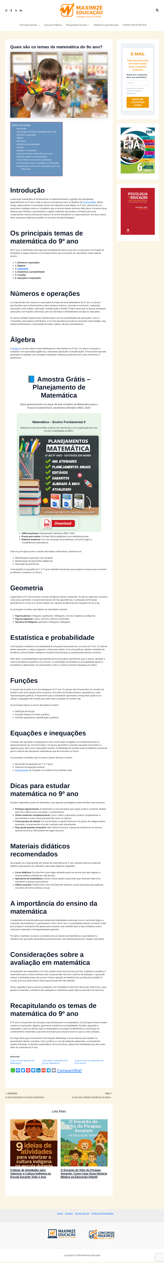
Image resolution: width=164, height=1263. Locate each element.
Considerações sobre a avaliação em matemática (38, 163)
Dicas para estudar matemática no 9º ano (35, 153)
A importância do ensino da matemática (34, 160)
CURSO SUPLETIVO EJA (134, 25)
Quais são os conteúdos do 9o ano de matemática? (55, 1061)
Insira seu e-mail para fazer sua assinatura (137, 76)
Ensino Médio (89, 202)
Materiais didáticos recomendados (32, 156)
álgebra (15, 348)
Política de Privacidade (102, 1213)
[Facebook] (11, 10)
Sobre (60, 1213)
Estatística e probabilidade (28, 144)
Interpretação (22, 770)
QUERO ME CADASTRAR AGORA (138, 102)
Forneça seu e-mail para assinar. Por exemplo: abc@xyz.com (135, 90)
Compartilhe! (69, 1071)
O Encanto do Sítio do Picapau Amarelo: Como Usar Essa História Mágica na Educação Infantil (84, 1173)
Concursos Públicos (53, 25)
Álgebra (20, 138)
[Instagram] (6, 10)
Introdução (21, 128)
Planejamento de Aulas (76, 25)
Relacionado (25, 169)
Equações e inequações (27, 150)
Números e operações (26, 135)
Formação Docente (28, 25)
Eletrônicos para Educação (106, 25)
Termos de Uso (82, 1213)
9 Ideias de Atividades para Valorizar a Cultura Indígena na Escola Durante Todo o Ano (30, 1173)
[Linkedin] (21, 10)
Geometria (21, 141)
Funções (20, 147)
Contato (69, 1213)
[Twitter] (16, 10)
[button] (157, 10)
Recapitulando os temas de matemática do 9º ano (38, 166)
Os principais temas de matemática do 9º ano (36, 132)
